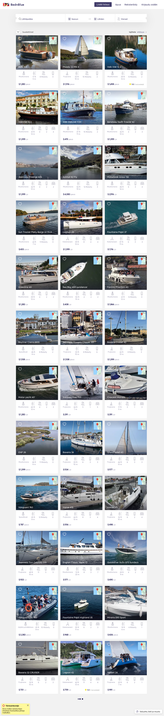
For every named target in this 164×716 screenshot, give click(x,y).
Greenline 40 (25, 287)
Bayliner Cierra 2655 (28, 342)
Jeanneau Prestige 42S (30, 177)
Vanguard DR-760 (27, 617)
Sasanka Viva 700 (72, 397)
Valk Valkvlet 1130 (72, 121)
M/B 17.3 (22, 66)
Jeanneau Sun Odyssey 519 (32, 562)
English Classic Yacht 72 (75, 562)
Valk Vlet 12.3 (114, 66)
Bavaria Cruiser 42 (116, 342)
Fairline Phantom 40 (117, 287)
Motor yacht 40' (26, 397)
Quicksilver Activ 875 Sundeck (123, 562)
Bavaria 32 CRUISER (28, 672)
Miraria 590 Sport (116, 617)
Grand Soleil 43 (115, 452)
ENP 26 (22, 452)
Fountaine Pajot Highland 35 (77, 617)
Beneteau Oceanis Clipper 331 (78, 342)
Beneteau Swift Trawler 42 (120, 121)
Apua (118, 4)
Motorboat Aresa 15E (118, 177)
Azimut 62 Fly (70, 177)
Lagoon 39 (68, 232)
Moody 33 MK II (71, 66)
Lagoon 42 (68, 672)
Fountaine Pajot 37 (117, 232)
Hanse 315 (112, 507)
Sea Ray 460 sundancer (75, 287)
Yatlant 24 (112, 672)
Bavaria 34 (68, 452)
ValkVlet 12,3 (24, 121)
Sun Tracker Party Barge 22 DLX (35, 232)
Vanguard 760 (25, 507)
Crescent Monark (116, 397)
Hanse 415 (68, 507)
